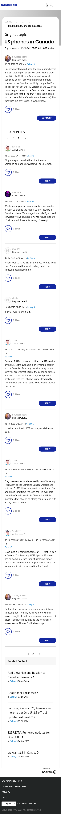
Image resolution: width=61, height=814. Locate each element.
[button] (51, 57)
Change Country (26, 803)
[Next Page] (24, 138)
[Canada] (9, 4)
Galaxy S (31, 64)
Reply (47, 181)
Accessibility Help (11, 781)
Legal (4, 797)
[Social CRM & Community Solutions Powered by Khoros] (49, 771)
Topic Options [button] (51, 29)
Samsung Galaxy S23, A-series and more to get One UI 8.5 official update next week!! (30, 712)
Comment (47, 118)
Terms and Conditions (14, 786)
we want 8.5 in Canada (22, 752)
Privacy (5, 792)
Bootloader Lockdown (22, 693)
